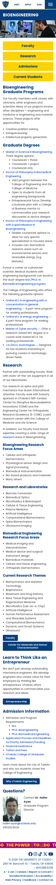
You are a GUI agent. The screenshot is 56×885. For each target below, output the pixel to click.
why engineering (21, 781)
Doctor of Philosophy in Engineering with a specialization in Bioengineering (29, 225)
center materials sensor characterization (27, 646)
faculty (10, 638)
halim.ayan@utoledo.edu (19, 823)
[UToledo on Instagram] (35, 854)
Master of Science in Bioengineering (29, 152)
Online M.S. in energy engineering (27, 316)
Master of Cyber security (21, 329)
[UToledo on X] (45, 854)
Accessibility (44, 876)
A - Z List (9, 872)
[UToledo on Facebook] (30, 854)
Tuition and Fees (16, 750)
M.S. (14, 726)
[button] (50, 4)
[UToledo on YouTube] (50, 854)
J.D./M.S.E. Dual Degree (20, 345)
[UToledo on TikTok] (40, 854)
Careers (21, 872)
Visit (17, 4)
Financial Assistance (19, 746)
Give (39, 4)
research (9, 437)
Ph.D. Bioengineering (25, 730)
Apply (28, 4)
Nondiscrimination (21, 876)
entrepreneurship (16, 701)
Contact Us (46, 880)
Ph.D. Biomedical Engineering (30, 734)
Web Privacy (13, 880)
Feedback (29, 880)
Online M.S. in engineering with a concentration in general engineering (26, 304)
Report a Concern (40, 872)
